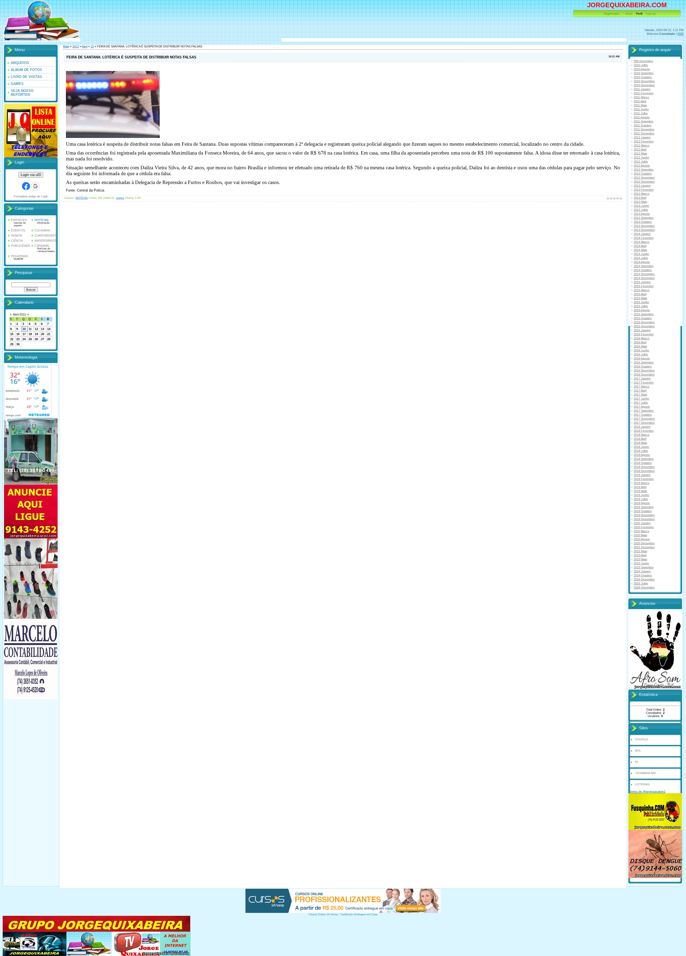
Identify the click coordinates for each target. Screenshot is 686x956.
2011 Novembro (644, 129)
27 (42, 339)
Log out (650, 13)
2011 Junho (641, 109)
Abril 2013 (19, 314)
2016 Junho (641, 350)
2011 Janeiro (642, 89)
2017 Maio (640, 394)
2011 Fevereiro (643, 93)
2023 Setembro (644, 567)
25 (30, 339)
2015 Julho (641, 306)
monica (120, 198)
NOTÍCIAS (42, 220)
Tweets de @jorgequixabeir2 (646, 791)
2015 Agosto (642, 310)
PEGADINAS (19, 256)
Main (66, 46)
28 (48, 339)
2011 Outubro (642, 125)
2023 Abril (640, 555)
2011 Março (641, 97)
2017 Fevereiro (644, 382)
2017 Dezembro (644, 422)
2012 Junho (641, 157)
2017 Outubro (643, 414)
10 (24, 329)
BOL (638, 750)
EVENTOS (18, 230)
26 (36, 339)
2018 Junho (641, 446)
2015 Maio (640, 298)
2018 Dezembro (644, 471)
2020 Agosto (642, 539)
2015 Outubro (643, 318)
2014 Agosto (642, 262)
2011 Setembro (643, 121)
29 (11, 344)
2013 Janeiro (642, 185)
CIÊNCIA (17, 240)
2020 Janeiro (642, 523)
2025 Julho (641, 583)
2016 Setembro (644, 362)
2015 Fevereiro (644, 286)
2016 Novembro (644, 370)
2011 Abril (640, 101)
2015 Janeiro (642, 282)
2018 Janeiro (642, 426)
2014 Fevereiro (644, 237)
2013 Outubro (643, 221)
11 (30, 329)
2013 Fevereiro (644, 189)
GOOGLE (641, 739)
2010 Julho (641, 65)
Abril (84, 46)
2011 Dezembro (644, 133)
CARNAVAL (42, 245)
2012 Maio (640, 153)
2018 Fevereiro (644, 430)
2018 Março (641, 434)
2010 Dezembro (644, 85)
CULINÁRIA (42, 230)
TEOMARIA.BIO (645, 773)
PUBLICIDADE (20, 245)
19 (36, 334)
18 (30, 334)
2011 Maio (640, 105)
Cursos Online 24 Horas (323, 914)
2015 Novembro (644, 322)
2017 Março (641, 386)
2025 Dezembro (644, 587)
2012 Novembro (644, 177)
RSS (680, 33)
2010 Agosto (642, 69)
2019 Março (641, 483)
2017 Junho (641, 398)
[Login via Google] (35, 186)
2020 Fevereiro (644, 527)
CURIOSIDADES (46, 235)
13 (42, 329)
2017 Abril (640, 390)
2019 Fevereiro (644, 479)
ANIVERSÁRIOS (45, 240)
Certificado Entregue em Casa (359, 914)
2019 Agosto (642, 503)
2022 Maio (640, 551)
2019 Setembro (644, 507)
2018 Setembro (644, 458)
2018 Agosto (642, 454)
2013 (75, 46)
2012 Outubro (643, 173)
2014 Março (641, 241)
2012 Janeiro (642, 137)
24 (24, 339)
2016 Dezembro (644, 374)
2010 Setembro (644, 73)
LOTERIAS (642, 784)
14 (48, 329)
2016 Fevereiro (644, 334)
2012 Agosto (642, 165)
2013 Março (641, 193)
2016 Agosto (642, 358)
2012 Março (641, 145)
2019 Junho (641, 495)
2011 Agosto (642, 117)
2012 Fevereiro (644, 141)
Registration (611, 13)
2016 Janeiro (642, 330)
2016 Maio (640, 346)
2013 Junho (641, 205)
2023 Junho (641, 563)
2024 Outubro (643, 575)
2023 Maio (640, 559)
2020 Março (641, 531)
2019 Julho (641, 499)
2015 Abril (640, 294)
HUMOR (16, 235)
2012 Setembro (644, 169)
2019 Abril (640, 487)
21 (48, 334)
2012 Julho (641, 161)
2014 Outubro (643, 270)
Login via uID (31, 175)
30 (18, 344)
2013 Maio (640, 201)
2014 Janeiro (642, 233)
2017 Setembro (644, 410)
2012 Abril (640, 149)
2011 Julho (641, 113)
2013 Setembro (644, 217)
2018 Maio (640, 442)
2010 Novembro (644, 81)
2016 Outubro (643, 366)
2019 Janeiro (642, 475)
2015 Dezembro (644, 326)
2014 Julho (641, 258)
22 (11, 339)
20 (42, 334)
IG (636, 761)
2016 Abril (640, 342)
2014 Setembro (644, 266)
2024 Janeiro (642, 571)
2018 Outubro (643, 462)
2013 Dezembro (644, 229)
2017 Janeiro (642, 378)
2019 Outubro (643, 511)
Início (628, 13)
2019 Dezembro (644, 519)
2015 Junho (641, 302)
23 (18, 339)
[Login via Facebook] (26, 186)
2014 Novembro (644, 274)
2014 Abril (640, 246)
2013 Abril (640, 197)
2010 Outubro (643, 77)
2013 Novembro (644, 225)
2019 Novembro (644, 515)
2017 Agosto (642, 406)
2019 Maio (640, 491)
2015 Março (641, 290)
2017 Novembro (644, 418)
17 (24, 334)
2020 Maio (640, 535)
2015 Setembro (644, 314)
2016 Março (641, 338)
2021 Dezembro (644, 547)
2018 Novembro (644, 466)
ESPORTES (19, 220)
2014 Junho (641, 254)
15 (11, 334)
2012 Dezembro (644, 181)
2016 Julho (641, 354)
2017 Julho (641, 402)
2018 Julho (641, 450)
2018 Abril (640, 438)
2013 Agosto (642, 213)
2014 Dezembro (644, 278)
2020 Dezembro (644, 543)
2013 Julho (641, 209)
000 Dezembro (643, 61)
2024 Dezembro (644, 579)
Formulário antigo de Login (31, 196)
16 (18, 334)
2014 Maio (640, 250)
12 (36, 329)
